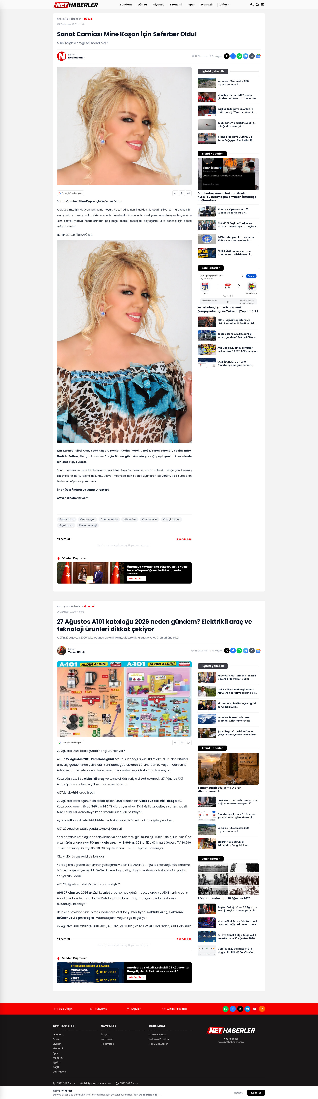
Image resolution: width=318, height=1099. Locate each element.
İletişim (105, 1034)
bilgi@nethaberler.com (97, 1083)
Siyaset (158, 4)
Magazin (207, 4)
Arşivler (136, 1009)
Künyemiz (101, 1009)
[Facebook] (233, 1009)
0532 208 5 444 (66, 1083)
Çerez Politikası (157, 1034)
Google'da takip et (72, 193)
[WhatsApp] (226, 1009)
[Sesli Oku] (175, 193)
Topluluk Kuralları (158, 1043)
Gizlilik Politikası (177, 1009)
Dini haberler (60, 1071)
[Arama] (257, 5)
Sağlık (56, 1067)
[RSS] (262, 1009)
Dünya (142, 4)
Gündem (125, 4)
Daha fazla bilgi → (150, 1094)
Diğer (223, 4)
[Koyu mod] (252, 5)
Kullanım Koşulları (159, 1039)
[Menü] (263, 4)
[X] (240, 1009)
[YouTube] (255, 1009)
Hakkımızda (107, 1043)
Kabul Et (256, 1092)
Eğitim (56, 1062)
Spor (191, 4)
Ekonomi (176, 4)
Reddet (238, 1092)
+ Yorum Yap (184, 539)
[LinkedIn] (247, 1009)
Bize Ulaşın (66, 1009)
